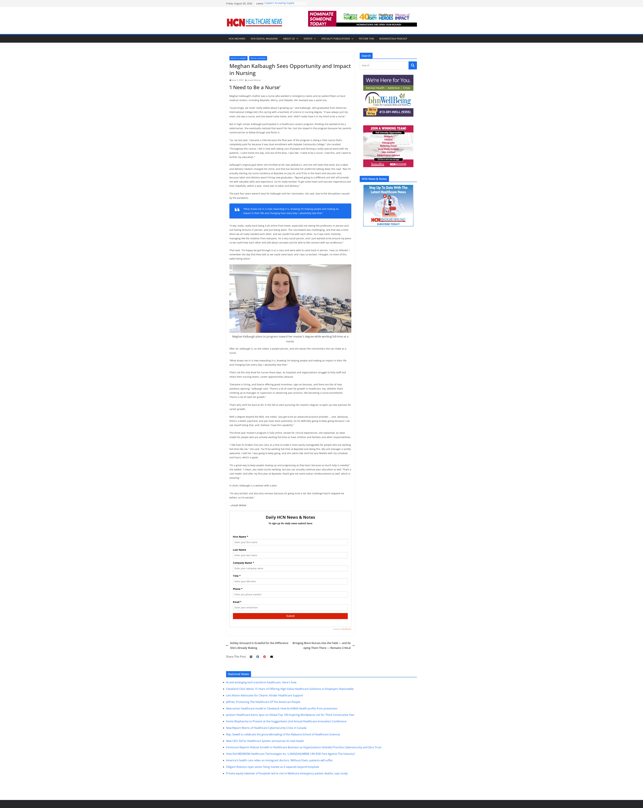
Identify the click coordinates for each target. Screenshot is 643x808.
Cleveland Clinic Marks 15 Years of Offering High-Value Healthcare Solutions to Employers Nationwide (290, 689)
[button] (296, 38)
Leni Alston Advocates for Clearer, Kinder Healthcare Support (264, 695)
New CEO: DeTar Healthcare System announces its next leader (265, 741)
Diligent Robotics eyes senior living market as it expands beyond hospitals (272, 767)
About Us (289, 38)
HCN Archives (237, 38)
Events (308, 38)
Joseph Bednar (254, 80)
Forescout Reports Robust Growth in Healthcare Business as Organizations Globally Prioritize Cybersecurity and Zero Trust (303, 747)
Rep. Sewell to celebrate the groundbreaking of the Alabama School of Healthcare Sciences (283, 734)
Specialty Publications (335, 38)
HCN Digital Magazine (264, 38)
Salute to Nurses (238, 58)
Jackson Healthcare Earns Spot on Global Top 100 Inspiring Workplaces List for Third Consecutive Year (290, 715)
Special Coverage (258, 58)
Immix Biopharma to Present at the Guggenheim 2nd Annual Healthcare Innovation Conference (286, 721)
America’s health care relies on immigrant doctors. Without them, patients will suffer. (279, 760)
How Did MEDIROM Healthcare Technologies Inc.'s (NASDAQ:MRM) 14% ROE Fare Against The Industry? (290, 754)
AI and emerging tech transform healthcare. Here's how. (261, 682)
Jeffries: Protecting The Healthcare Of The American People (263, 702)
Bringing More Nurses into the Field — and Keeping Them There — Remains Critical (322, 645)
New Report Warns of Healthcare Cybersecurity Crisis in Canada (266, 728)
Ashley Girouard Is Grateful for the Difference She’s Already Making (259, 645)
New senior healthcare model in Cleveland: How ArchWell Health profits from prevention (282, 708)
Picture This (366, 38)
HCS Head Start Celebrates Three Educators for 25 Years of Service (283, 5)
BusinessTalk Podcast (393, 38)
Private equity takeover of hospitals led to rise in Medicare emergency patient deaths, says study (287, 773)
